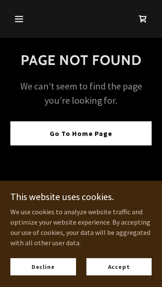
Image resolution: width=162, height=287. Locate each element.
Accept (119, 266)
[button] (26, 19)
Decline (43, 266)
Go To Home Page (81, 133)
